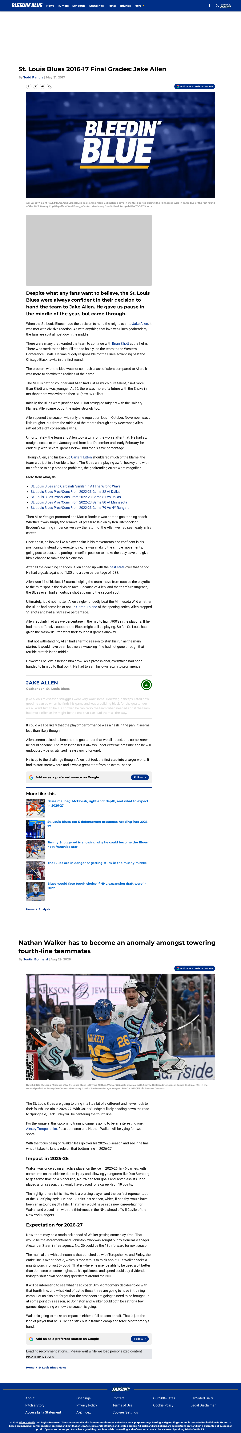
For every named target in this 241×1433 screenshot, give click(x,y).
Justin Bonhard (35, 959)
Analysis (44, 909)
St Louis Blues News (52, 1367)
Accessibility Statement (43, 1412)
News (50, 5)
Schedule (79, 5)
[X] (217, 5)
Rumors (63, 5)
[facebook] (210, 5)
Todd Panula (33, 77)
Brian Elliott (120, 343)
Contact (118, 1398)
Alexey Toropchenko (41, 1129)
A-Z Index (83, 1412)
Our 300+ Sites (164, 1398)
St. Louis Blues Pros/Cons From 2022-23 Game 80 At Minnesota (79, 502)
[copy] (49, 86)
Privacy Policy (86, 1405)
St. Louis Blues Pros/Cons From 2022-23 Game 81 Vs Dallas (76, 497)
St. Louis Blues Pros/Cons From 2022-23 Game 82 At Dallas (75, 492)
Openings (83, 1398)
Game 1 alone (86, 607)
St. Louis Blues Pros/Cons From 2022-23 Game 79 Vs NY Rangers (80, 508)
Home (30, 909)
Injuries (125, 5)
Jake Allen (140, 324)
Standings (96, 5)
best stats (117, 567)
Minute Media (27, 1422)
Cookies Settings (125, 1412)
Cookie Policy (163, 1405)
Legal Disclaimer (203, 1405)
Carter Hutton (81, 457)
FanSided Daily (202, 1398)
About (29, 1398)
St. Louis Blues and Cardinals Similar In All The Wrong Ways (75, 486)
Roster (111, 5)
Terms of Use (122, 1405)
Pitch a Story (34, 1405)
